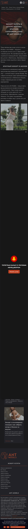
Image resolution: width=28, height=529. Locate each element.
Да (4, 527)
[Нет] (26, 524)
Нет (8, 527)
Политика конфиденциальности (18, 527)
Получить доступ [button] (14, 271)
